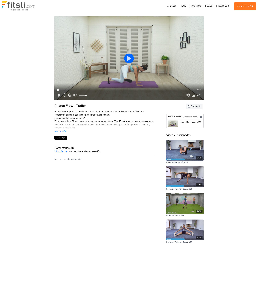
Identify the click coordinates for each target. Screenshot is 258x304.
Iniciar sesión (223, 6)
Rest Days (60, 138)
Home (183, 6)
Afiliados (172, 6)
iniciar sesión (60, 151)
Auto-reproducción (190, 117)
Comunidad (245, 6)
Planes (208, 6)
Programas (195, 6)
